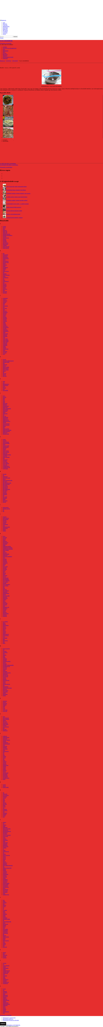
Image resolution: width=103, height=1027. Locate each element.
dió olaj (4, 373)
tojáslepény (5, 931)
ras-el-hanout (6, 795)
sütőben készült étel (7, 868)
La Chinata (5, 621)
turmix (4, 944)
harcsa (4, 479)
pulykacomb (5, 773)
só (3, 849)
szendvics (5, 882)
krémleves (5, 608)
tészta (4, 923)
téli (3, 920)
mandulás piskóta (6, 661)
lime (4, 641)
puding (4, 769)
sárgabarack (5, 830)
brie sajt (4, 284)
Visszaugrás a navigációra (5, 43)
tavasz (4, 906)
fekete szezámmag (7, 408)
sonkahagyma (6, 851)
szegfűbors (5, 879)
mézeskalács (5, 686)
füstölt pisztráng (6, 431)
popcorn (4, 764)
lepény (4, 633)
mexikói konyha (6, 684)
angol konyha (6, 237)
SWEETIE (5, 58)
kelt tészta (5, 575)
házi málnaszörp (6, 489)
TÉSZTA (5, 56)
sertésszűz (5, 844)
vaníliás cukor (6, 972)
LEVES (4, 53)
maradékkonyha (6, 666)
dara (4, 363)
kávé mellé (5, 566)
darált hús (5, 364)
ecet (4, 382)
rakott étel (5, 794)
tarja (4, 904)
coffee (4, 322)
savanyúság (5, 836)
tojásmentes (5, 933)
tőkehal (4, 935)
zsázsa (4, 1007)
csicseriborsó (5, 327)
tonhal (4, 938)
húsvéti (4, 502)
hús (3, 495)
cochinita (5, 321)
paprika (4, 741)
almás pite (5, 231)
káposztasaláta (6, 554)
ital (3, 511)
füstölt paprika (6, 428)
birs (3, 272)
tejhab (4, 912)
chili (4, 309)
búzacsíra (5, 291)
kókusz (4, 594)
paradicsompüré (6, 743)
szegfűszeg (5, 880)
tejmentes (5, 914)
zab (3, 990)
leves (4, 636)
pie (3, 754)
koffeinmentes (6, 593)
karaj (4, 557)
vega (4, 974)
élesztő (4, 387)
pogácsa (4, 761)
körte (4, 606)
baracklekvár (5, 261)
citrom (4, 316)
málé (4, 656)
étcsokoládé (5, 390)
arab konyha (5, 243)
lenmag (4, 631)
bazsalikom (5, 267)
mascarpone (5, 676)
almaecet (5, 230)
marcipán (5, 667)
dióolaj (4, 374)
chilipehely (5, 312)
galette (4, 439)
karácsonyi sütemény (7, 556)
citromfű (5, 317)
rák (3, 792)
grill (4, 458)
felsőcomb (5, 413)
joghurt (4, 523)
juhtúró (4, 530)
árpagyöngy (5, 244)
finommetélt (5, 417)
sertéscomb (5, 842)
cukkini (4, 347)
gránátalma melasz (7, 454)
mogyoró (5, 689)
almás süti (5, 232)
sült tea (4, 861)
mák (4, 653)
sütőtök (4, 870)
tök (3, 934)
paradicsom (5, 742)
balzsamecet (5, 257)
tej (3, 909)
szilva (4, 888)
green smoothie (6, 457)
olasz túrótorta (6, 719)
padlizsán (5, 736)
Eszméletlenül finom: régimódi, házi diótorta (16, 190)
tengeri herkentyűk (7, 921)
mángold (5, 663)
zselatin (4, 1009)
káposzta (5, 552)
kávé (4, 565)
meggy (4, 681)
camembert (5, 298)
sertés (4, 841)
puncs (4, 779)
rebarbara (5, 796)
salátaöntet (5, 827)
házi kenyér (5, 486)
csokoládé (5, 345)
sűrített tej (5, 863)
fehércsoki (5, 403)
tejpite (4, 915)
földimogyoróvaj (6, 421)
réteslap (4, 803)
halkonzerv (5, 476)
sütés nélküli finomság (8, 865)
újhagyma (5, 955)
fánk (4, 399)
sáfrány (4, 822)
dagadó (4, 359)
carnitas (4, 302)
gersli (4, 444)
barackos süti (6, 262)
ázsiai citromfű (6, 246)
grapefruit (5, 456)
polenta (4, 762)
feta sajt (4, 416)
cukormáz (5, 351)
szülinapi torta (6, 894)
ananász (4, 236)
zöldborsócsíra (6, 1000)
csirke (4, 332)
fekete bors (5, 407)
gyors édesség (6, 463)
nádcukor (5, 701)
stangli (4, 859)
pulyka (4, 771)
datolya (4, 366)
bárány (4, 263)
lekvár (4, 629)
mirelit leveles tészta (7, 688)
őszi (4, 728)
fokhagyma (5, 418)
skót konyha (5, 846)
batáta (4, 266)
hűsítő (4, 499)
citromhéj (5, 318)
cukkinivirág (5, 349)
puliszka (4, 770)
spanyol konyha (6, 855)
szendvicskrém (6, 883)
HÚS (4, 52)
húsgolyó (5, 498)
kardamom (5, 562)
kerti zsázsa (5, 581)
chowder (5, 313)
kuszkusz (5, 616)
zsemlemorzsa (6, 1011)
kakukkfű (5, 543)
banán (10, 141)
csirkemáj (5, 335)
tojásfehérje (5, 930)
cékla (4, 303)
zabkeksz (5, 991)
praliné (4, 767)
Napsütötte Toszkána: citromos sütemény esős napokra (18, 193)
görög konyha (6, 452)
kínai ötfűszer (6, 590)
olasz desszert (6, 718)
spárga (4, 856)
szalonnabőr (5, 874)
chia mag (5, 308)
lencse (4, 630)
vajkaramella (5, 968)
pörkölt (4, 766)
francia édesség (6, 423)
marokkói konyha (7, 672)
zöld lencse (5, 996)
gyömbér (5, 461)
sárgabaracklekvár (7, 831)
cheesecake (5, 305)
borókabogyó (6, 281)
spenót (4, 857)
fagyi (4, 396)
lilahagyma (5, 640)
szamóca (5, 875)
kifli (4, 587)
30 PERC (5, 47)
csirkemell (5, 336)
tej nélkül (5, 910)
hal (3, 475)
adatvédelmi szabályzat (8, 1019)
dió (3, 372)
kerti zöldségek (6, 580)
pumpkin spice (6, 778)
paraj (4, 745)
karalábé (5, 559)
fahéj (4, 398)
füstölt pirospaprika (7, 430)
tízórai (4, 926)
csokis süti (5, 342)
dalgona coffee (6, 362)
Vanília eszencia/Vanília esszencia (13, 207)
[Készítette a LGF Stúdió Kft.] (13, 1025)
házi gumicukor (6, 484)
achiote (4, 226)
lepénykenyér (6, 634)
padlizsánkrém (6, 737)
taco (4, 900)
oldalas (4, 720)
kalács (4, 545)
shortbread (5, 845)
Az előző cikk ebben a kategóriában (8, 163)
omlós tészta (5, 724)
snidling (4, 847)
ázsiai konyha (6, 248)
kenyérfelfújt (5, 578)
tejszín (4, 916)
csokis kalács (6, 341)
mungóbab (5, 694)
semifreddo (5, 840)
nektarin (4, 704)
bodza (4, 276)
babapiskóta (5, 254)
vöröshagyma (6, 982)
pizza (4, 760)
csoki (4, 337)
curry (4, 354)
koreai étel (5, 603)
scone (4, 837)
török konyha (6, 940)
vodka (4, 978)
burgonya (5, 289)
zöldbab (4, 997)
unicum (4, 956)
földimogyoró (6, 420)
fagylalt (4, 397)
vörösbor (5, 980)
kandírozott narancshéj (8, 549)
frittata (4, 426)
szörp (4, 893)
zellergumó (5, 995)
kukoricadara (6, 613)
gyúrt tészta (5, 468)
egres (4, 386)
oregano (4, 725)
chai (4, 304)
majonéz (5, 651)
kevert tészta (5, 585)
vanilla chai (5, 973)
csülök (4, 346)
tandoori (4, 902)
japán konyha (6, 518)
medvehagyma (6, 680)
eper (4, 389)
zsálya (4, 1006)
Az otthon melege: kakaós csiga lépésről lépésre (16, 197)
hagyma (4, 474)
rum (4, 816)
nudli (4, 706)
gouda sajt (5, 453)
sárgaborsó (5, 832)
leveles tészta (6, 635)
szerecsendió (5, 884)
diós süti (4, 376)
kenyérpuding (6, 579)
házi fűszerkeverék (7, 483)
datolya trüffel (6, 367)
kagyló (4, 538)
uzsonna (4, 957)
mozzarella (5, 691)
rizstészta (5, 809)
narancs (4, 702)
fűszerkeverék (6, 434)
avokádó (5, 245)
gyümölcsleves (6, 466)
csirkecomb (5, 333)
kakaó (4, 540)
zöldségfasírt (5, 1002)
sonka (4, 850)
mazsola (4, 679)
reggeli (4, 797)
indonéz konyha (6, 508)
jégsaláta (5, 522)
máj (3, 650)
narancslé (5, 703)
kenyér (4, 576)
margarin (5, 669)
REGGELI (5, 54)
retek (4, 800)
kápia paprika (6, 550)
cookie (4, 323)
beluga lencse (6, 271)
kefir (4, 571)
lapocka (4, 628)
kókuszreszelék (6, 595)
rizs (3, 808)
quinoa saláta (6, 787)
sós (3, 852)
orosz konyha (6, 726)
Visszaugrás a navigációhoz (6, 167)
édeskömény (5, 385)
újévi (4, 953)
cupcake (4, 352)
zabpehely (5, 992)
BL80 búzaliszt (6, 275)
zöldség (4, 1001)
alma (4, 229)
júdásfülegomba (6, 527)
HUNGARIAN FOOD (8, 57)
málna (4, 657)
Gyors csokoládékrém (6, 40)
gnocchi (4, 448)
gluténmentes (6, 447)
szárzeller (5, 876)
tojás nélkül (5, 929)
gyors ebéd (5, 462)
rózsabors (5, 813)
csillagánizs (5, 330)
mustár (4, 695)
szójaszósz (5, 892)
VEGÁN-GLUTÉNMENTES (9, 48)
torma (4, 939)
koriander (5, 604)
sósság (4, 854)
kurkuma (5, 614)
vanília (4, 969)
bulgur (4, 287)
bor (3, 278)
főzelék (4, 422)
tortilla (4, 943)
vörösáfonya (5, 979)
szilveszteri (5, 890)
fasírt (4, 402)
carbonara (5, 300)
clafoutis (5, 319)
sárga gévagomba (7, 828)
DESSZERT (5, 50)
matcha (4, 677)
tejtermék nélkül (6, 919)
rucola (4, 815)
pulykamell (5, 776)
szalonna (5, 873)
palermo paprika (6, 740)
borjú (4, 280)
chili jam (5, 311)
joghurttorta (5, 524)
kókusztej (5, 597)
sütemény (5, 864)
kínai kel (5, 589)
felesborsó (5, 411)
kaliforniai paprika (7, 546)
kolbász (4, 599)
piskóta (4, 756)
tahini (4, 901)
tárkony (4, 905)
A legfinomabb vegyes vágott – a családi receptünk (17, 203)
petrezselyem (6, 751)
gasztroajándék (6, 443)
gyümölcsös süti (6, 467)
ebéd (4, 381)
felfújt (4, 412)
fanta (4, 401)
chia (4, 307)
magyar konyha (6, 648)
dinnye (4, 371)
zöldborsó (5, 999)
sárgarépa (5, 833)
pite (3, 759)
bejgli (4, 270)
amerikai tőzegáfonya (7, 235)
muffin (4, 693)
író (3, 510)
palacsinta (5, 738)
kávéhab (5, 568)
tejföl (4, 911)
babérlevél (5, 256)
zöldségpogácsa (6, 1004)
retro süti (5, 804)
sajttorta (4, 825)
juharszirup (5, 528)
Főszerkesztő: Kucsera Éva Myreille (11, 1020)
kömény (4, 602)
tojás (4, 928)
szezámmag (5, 885)
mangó (4, 662)
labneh (4, 624)
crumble (4, 324)
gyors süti (5, 464)
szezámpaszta (6, 887)
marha (4, 670)
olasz (4, 716)
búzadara (5, 292)
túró (4, 945)
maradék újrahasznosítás (8, 665)
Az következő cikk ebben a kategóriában (9, 164)
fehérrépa (5, 404)
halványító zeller (6, 478)
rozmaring (5, 810)
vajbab (4, 967)
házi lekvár (5, 488)
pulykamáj (5, 775)
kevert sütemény (6, 584)
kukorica (5, 612)
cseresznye (5, 326)
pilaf (4, 755)
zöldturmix (5, 1005)
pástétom (5, 747)
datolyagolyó (6, 368)
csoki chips (5, 338)
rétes (4, 801)
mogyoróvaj (5, 690)
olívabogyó (5, 723)
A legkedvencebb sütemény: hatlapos (14, 217)
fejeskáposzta (6, 406)
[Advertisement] (42, 10)
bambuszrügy (6, 258)
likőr (4, 639)
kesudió (4, 583)
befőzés (4, 268)
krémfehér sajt (6, 607)
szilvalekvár (5, 889)
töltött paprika (6, 936)
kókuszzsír (5, 598)
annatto (4, 239)
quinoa (4, 786)
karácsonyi (5, 555)
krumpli (4, 609)
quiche (4, 784)
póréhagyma (5, 765)
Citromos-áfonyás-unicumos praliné (14, 210)
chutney (4, 314)
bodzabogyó (5, 277)
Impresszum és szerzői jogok (9, 1017)
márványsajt (5, 675)
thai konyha (5, 924)
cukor (4, 350)
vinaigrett (5, 975)
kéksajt (4, 573)
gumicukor (5, 459)
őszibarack (5, 730)
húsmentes (5, 500)
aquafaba (5, 241)
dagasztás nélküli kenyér (8, 360)
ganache (4, 440)
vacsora (4, 963)
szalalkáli (5, 871)
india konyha (6, 507)
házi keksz (5, 485)
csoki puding (5, 340)
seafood (4, 838)
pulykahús (5, 774)
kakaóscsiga (5, 542)
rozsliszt (4, 814)
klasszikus (5, 592)
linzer (4, 643)
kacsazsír (5, 537)
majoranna (5, 652)
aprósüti (4, 240)
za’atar (4, 988)
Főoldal (1, 38)
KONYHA (16, 140)
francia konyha (6, 425)
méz (4, 685)
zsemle (4, 1010)
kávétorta (5, 569)
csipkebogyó (5, 331)
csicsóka (5, 328)
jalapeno (5, 516)
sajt (3, 823)
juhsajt (4, 529)
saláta (4, 826)
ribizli (4, 805)
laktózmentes (6, 625)
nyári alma (5, 710)
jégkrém (4, 520)
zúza (4, 1013)
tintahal (4, 925)
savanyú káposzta (7, 835)
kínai (4, 588)
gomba (4, 449)
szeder (4, 878)
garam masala (6, 442)
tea (3, 907)
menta (4, 682)
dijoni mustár (6, 369)
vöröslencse (5, 983)
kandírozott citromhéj (7, 547)
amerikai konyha (6, 234)
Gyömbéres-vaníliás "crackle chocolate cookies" (17, 200)
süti (3, 866)
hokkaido (5, 493)
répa (4, 799)
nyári (4, 708)
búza (4, 290)
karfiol (4, 564)
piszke (4, 757)
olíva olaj (5, 721)
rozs (4, 811)
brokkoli (5, 285)
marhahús (5, 671)
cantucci (4, 299)
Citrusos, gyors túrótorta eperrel (13, 214)
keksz (4, 574)
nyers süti (5, 711)
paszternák (5, 748)
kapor (4, 551)
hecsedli (4, 491)
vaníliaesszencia (6, 970)
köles (4, 600)
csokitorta (5, 343)
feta (3, 415)
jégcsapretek (5, 519)
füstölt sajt (5, 432)
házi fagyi (5, 481)
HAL (4, 49)
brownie (4, 286)
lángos (4, 626)
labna (4, 622)
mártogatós (5, 674)
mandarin (5, 658)
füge (4, 427)
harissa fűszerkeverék (7, 480)
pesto (4, 750)
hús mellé (5, 497)
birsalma (5, 273)
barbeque (5, 265)
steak (4, 860)
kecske (4, 570)
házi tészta (5, 490)
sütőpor (4, 869)
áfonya (4, 227)
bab (3, 253)
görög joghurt (6, 450)
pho (3, 752)
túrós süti (5, 947)
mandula (5, 660)
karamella (5, 561)
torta (4, 942)
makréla (4, 655)
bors (4, 282)
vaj (3, 964)
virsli (4, 977)
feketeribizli (5, 409)
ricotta (4, 806)
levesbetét (5, 638)
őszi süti (4, 729)
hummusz (5, 494)
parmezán (5, 746)
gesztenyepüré (6, 445)
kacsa (4, 536)
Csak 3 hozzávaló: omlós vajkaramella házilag (16, 186)
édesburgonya (6, 384)
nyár (4, 707)
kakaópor (5, 541)
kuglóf (4, 611)
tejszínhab (5, 917)
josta (4, 525)
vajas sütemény (6, 965)
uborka (4, 952)
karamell (5, 560)
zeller (4, 994)
